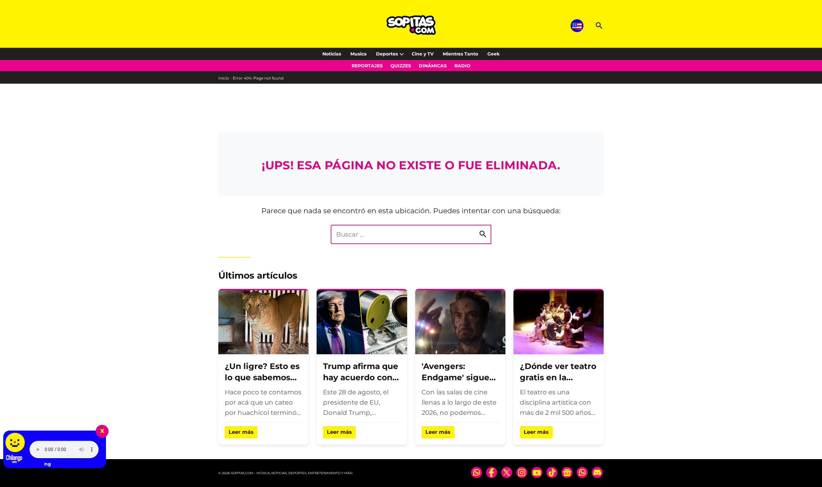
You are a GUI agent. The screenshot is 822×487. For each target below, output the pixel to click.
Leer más (241, 432)
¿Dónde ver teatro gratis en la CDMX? (558, 377)
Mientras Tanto (460, 54)
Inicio (223, 78)
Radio (462, 66)
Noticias (331, 54)
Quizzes (400, 66)
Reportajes (367, 66)
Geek (493, 54)
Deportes (387, 54)
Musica (358, 54)
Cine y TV (422, 54)
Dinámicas (433, 66)
